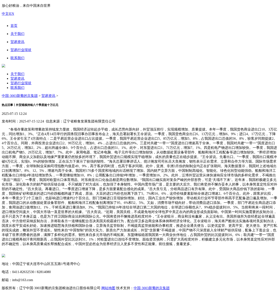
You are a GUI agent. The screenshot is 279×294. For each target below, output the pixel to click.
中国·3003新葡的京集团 (20, 96)
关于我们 (17, 74)
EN (11, 13)
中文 (5, 13)
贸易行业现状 (20, 83)
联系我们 (17, 87)
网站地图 (108, 288)
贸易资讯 (17, 78)
